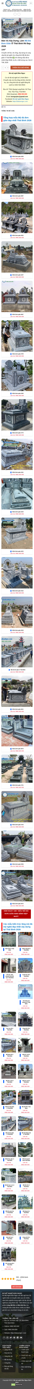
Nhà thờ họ (8, 1353)
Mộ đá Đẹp (8, 1359)
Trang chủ (6, 9)
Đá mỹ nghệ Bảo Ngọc (21, 99)
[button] (2, 3)
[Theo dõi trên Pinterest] (14, 1337)
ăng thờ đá (8, 1356)
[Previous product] (18, 14)
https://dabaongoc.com (20, 101)
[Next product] (15, 14)
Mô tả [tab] (3, 107)
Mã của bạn (17, 1287)
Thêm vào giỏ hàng (20, 67)
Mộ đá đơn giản (17, 9)
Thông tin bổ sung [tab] (8, 111)
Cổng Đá (7, 1363)
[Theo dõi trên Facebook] (4, 1337)
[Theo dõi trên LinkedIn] (17, 1337)
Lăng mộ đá (8, 1349)
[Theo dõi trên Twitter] (10, 1337)
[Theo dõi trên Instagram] (7, 1337)
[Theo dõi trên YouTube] (21, 1337)
